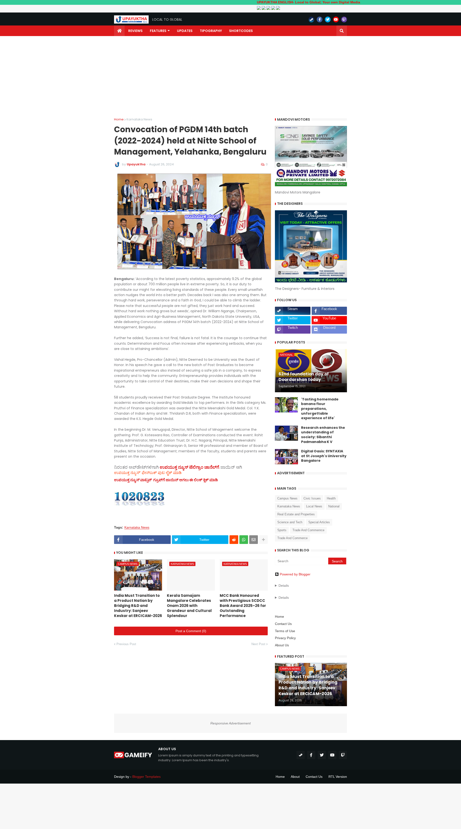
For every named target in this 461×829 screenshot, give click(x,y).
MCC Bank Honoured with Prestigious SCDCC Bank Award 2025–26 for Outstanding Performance (243, 605)
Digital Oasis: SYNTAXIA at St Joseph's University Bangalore (323, 456)
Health (331, 498)
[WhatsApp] (243, 539)
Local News (314, 506)
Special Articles (319, 522)
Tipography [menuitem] (211, 30)
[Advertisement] (230, 77)
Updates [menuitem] (185, 30)
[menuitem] (119, 30)
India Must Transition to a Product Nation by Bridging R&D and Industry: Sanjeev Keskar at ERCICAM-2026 (138, 605)
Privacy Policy (285, 638)
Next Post (258, 644)
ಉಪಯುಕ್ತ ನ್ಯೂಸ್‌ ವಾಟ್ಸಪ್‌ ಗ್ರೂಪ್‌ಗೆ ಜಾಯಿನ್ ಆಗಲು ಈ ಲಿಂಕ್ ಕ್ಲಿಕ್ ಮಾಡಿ (166, 480)
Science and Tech (289, 522)
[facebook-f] (319, 19)
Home (119, 119)
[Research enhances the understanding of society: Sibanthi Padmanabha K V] (286, 433)
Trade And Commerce (292, 538)
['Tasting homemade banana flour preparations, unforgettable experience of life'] (286, 404)
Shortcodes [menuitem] (241, 30)
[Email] (253, 539)
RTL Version (337, 777)
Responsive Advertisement (230, 723)
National (334, 506)
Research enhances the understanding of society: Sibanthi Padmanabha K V (323, 434)
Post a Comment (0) (191, 631)
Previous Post (126, 644)
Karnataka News (139, 119)
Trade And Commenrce (308, 530)
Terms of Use (285, 631)
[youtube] (336, 19)
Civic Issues (312, 498)
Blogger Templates (146, 777)
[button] (341, 30)
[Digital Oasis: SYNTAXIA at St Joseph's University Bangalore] (286, 456)
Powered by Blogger (295, 574)
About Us (282, 645)
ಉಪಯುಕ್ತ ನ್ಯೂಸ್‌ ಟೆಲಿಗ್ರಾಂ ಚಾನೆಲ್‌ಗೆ (189, 467)
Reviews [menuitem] (135, 30)
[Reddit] (234, 539)
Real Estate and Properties (296, 514)
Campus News (287, 498)
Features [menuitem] (158, 30)
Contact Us (283, 624)
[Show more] (263, 539)
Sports (281, 530)
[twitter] (328, 19)
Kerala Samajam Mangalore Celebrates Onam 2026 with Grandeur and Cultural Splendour (189, 605)
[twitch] (344, 19)
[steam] (311, 19)
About (295, 777)
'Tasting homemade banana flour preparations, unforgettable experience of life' (320, 408)
